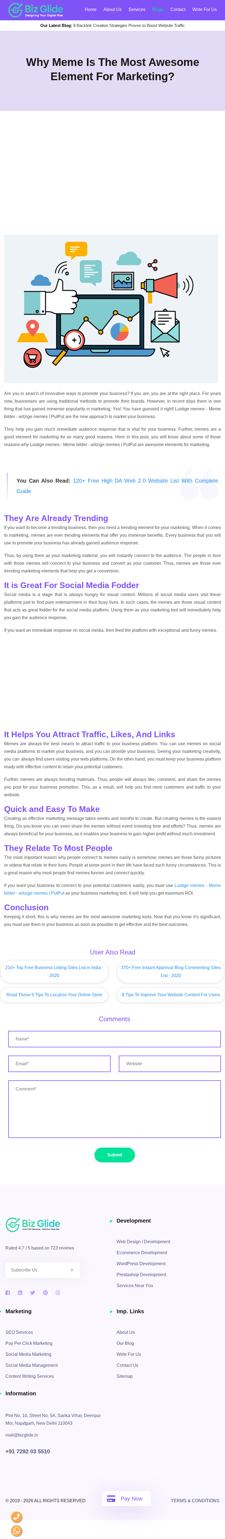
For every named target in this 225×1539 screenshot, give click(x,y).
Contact (177, 9)
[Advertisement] (112, 190)
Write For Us (129, 1354)
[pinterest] (45, 1293)
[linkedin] (20, 1293)
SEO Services (19, 1332)
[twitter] (32, 1293)
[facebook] (7, 1293)
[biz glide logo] (56, 1224)
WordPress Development (141, 1263)
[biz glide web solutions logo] (35, 10)
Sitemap (125, 1376)
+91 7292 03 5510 (27, 1451)
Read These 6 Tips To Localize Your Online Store (54, 994)
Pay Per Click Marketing (28, 1343)
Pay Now (131, 1499)
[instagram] (58, 1293)
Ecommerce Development (142, 1252)
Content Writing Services (29, 1376)
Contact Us (127, 1365)
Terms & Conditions (195, 1500)
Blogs (158, 9)
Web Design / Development (143, 1241)
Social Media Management (31, 1365)
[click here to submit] (75, 1270)
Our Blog (125, 1343)
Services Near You (135, 1285)
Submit (114, 1155)
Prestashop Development (141, 1274)
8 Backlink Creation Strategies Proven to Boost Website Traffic (129, 25)
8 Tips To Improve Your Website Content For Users (171, 994)
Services (136, 9)
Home (91, 9)
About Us (112, 9)
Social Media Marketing (28, 1354)
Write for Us (204, 9)
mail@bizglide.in (21, 1435)
